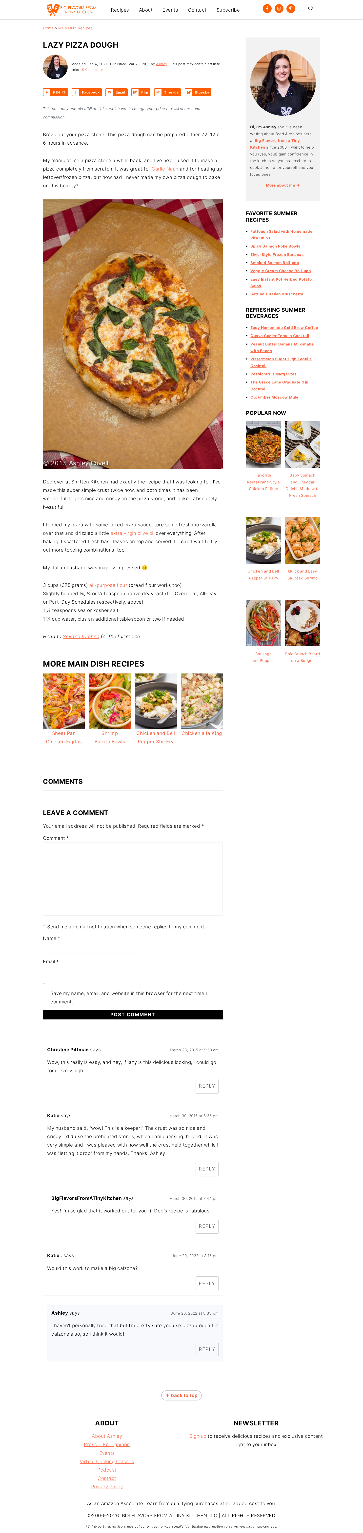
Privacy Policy (107, 1487)
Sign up (197, 1436)
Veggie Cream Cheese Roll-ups (280, 270)
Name (51, 938)
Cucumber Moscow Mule (274, 397)
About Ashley (107, 1436)
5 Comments (92, 70)
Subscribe (228, 10)
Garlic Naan (166, 169)
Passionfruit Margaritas (273, 374)
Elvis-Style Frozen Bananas (277, 254)
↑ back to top (181, 1395)
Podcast (107, 1470)
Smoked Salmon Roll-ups (274, 262)
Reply (207, 1086)
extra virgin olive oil (132, 533)
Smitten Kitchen (81, 636)
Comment (56, 838)
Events (170, 10)
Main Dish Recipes (75, 28)
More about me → (283, 185)
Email (51, 961)
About (146, 10)
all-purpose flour (108, 585)
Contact (197, 10)
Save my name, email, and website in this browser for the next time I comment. (128, 998)
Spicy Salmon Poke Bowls (275, 246)
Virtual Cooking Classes (107, 1461)
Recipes (120, 10)
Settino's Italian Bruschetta (276, 294)
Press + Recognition (107, 1444)
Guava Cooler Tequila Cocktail (279, 335)
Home (48, 28)
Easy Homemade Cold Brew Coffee (284, 327)
